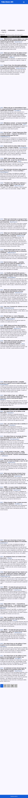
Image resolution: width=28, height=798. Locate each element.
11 (12, 685)
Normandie (11, 30)
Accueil (3, 30)
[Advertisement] (14, 91)
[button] (25, 2)
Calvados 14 (20, 30)
